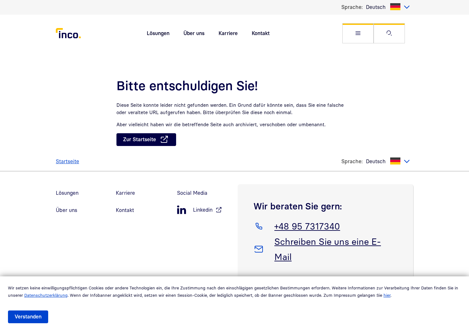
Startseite (67, 161)
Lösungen (158, 33)
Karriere (228, 33)
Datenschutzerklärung (46, 295)
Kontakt (261, 33)
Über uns (194, 33)
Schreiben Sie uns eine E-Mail (327, 249)
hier (387, 295)
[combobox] (388, 7)
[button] (358, 33)
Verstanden (28, 316)
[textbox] (388, 7)
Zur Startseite (139, 139)
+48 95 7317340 (307, 226)
